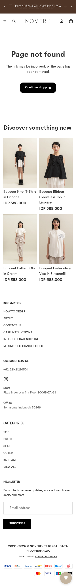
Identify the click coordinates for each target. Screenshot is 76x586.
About (8, 318)
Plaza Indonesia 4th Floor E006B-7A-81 (29, 392)
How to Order (14, 312)
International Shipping (21, 339)
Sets (6, 446)
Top (6, 432)
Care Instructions (17, 332)
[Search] (14, 21)
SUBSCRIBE (17, 523)
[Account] (61, 21)
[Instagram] (5, 379)
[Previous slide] (4, 6)
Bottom (9, 460)
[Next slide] (71, 6)
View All (9, 467)
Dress (7, 439)
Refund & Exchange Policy (23, 346)
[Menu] (5, 21)
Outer (8, 453)
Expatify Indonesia (46, 557)
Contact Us (12, 325)
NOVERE (36, 546)
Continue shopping (38, 87)
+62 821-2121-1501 (15, 370)
